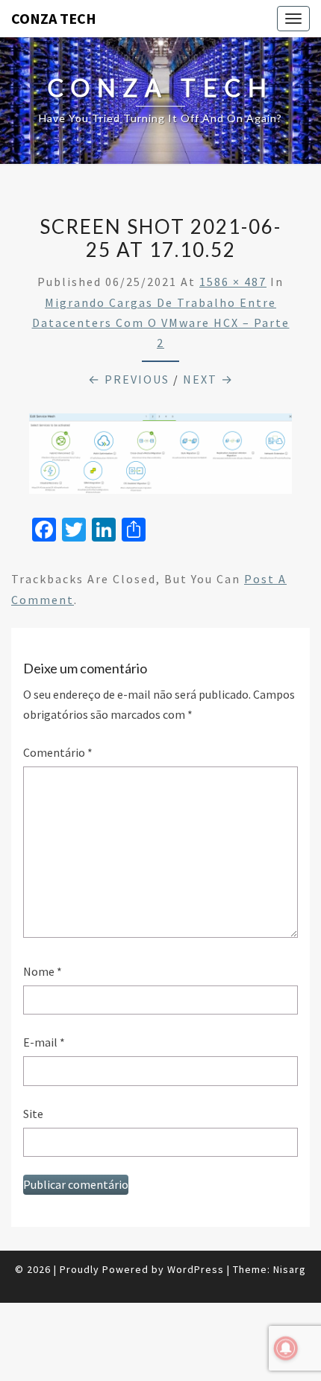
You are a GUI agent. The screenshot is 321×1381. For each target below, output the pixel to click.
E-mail (44, 1042)
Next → (208, 379)
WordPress (195, 1269)
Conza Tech (53, 18)
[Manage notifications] (286, 1348)
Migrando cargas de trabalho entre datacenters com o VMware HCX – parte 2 (161, 322)
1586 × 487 (233, 281)
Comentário (58, 752)
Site (33, 1113)
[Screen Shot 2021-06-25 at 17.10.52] (160, 458)
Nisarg (289, 1269)
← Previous (128, 379)
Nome (42, 971)
